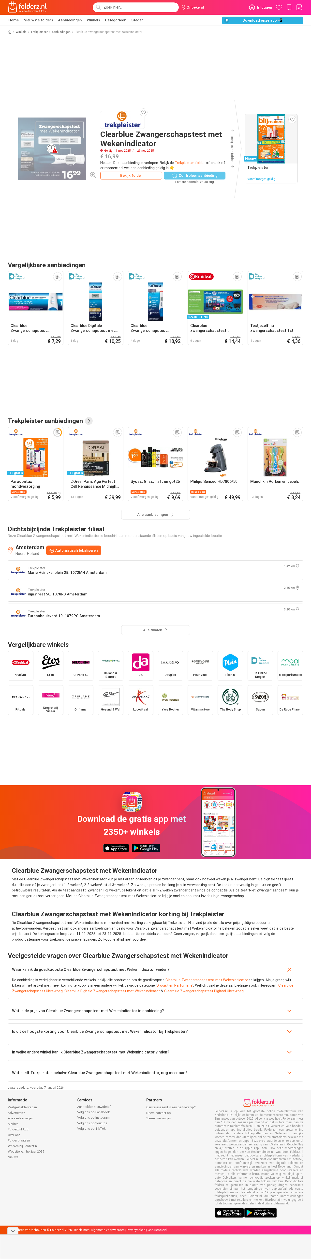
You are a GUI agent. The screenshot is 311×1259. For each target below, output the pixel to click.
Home (13, 20)
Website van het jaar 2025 (26, 1151)
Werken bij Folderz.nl (23, 1146)
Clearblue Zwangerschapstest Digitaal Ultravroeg (204, 991)
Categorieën (115, 20)
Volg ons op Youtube (92, 1123)
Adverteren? (16, 1113)
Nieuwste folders (38, 20)
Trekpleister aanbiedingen (45, 421)
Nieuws (13, 1157)
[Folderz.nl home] (27, 7)
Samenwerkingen (158, 1118)
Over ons (14, 1135)
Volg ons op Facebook (93, 1112)
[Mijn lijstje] (299, 7)
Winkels (93, 20)
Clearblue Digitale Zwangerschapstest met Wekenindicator (112, 991)
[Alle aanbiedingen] (89, 421)
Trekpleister (39, 32)
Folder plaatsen (19, 1140)
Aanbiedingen (70, 20)
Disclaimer (81, 1230)
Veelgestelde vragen (22, 1107)
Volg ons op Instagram (93, 1117)
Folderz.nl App (18, 1129)
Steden (137, 20)
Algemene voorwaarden (108, 1230)
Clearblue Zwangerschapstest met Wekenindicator (206, 980)
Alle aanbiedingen (20, 1118)
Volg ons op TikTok (91, 1128)
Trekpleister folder (190, 163)
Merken (13, 1124)
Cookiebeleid (157, 1230)
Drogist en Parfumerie (175, 985)
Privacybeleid (136, 1230)
